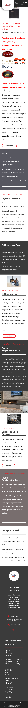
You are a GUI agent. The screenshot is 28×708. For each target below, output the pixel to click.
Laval (17, 663)
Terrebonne (8, 699)
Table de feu (9, 145)
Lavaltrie (18, 665)
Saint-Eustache (9, 688)
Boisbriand (8, 660)
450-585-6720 (15, 625)
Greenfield (9, 336)
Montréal (7, 674)
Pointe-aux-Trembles (11, 678)
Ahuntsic (7, 650)
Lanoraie (18, 661)
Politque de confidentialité (13, 703)
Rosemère (8, 683)
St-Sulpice (8, 697)
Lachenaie (19, 660)
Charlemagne (9, 661)
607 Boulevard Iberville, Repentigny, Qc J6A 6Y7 (14, 619)
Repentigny (8, 682)
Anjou (6, 652)
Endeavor (8, 465)
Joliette (7, 663)
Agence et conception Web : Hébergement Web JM (14, 706)
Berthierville (9, 654)
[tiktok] (18, 3)
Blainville (8, 655)
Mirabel (7, 672)
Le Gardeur (8, 669)
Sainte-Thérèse (9, 691)
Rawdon (7, 680)
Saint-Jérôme (9, 689)
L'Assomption (9, 665)
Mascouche (8, 671)
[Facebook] (16, 3)
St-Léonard (8, 693)
